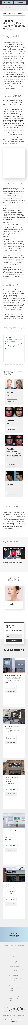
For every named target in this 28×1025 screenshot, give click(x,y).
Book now (20, 2)
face (15, 13)
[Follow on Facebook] (6, 1009)
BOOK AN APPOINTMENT (14, 934)
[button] (5, 364)
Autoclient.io (14, 1021)
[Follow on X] (11, 1009)
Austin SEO (18, 1019)
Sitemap (19, 1015)
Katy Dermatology (10, 885)
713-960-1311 (11, 691)
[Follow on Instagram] (16, 1009)
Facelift (10, 392)
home (4, 13)
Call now (8, 2)
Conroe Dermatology (11, 831)
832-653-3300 (11, 794)
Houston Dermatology (12, 726)
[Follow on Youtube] (22, 1009)
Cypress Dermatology (11, 777)
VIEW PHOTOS (11, 401)
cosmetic (10, 13)
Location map (11, 687)
